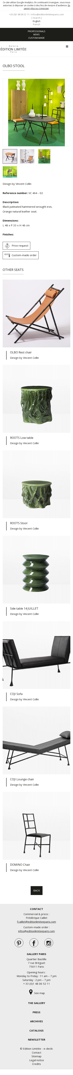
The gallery (36, 1003)
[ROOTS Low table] (36, 399)
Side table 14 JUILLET (24, 608)
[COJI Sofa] (36, 655)
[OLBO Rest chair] (36, 313)
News (36, 34)
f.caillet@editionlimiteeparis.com (36, 921)
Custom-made (36, 37)
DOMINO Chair (20, 865)
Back (36, 890)
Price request (20, 245)
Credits (36, 1064)
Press (36, 1012)
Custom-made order (24, 255)
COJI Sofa (16, 694)
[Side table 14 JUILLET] (36, 570)
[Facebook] (33, 942)
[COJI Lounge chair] (36, 740)
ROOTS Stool (18, 523)
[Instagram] (48, 942)
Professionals (36, 31)
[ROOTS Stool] (36, 484)
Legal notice (36, 1060)
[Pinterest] (19, 942)
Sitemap (36, 1056)
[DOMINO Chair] (36, 826)
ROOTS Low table (21, 438)
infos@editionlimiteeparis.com (47, 14)
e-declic (48, 1048)
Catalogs (36, 1030)
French (36, 24)
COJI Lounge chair (22, 779)
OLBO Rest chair (21, 352)
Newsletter (36, 1039)
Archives (36, 1021)
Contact (36, 1052)
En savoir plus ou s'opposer (47, 7)
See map (39, 993)
